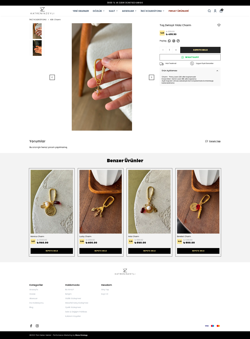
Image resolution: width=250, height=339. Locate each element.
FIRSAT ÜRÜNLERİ (179, 11)
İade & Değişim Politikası (76, 311)
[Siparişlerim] (215, 11)
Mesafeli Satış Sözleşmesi (76, 303)
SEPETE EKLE (200, 49)
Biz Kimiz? (69, 289)
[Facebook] (31, 325)
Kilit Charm (55, 19)
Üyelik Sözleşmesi (73, 307)
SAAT (112, 11)
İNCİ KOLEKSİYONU (151, 11)
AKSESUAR (128, 11)
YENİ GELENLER (81, 11)
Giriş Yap (105, 289)
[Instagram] (37, 325)
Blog (31, 307)
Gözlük (32, 294)
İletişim (68, 294)
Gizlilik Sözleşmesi (73, 298)
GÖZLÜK (97, 11)
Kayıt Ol (104, 294)
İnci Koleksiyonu (36, 303)
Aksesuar (33, 298)
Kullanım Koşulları (73, 316)
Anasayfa (33, 289)
